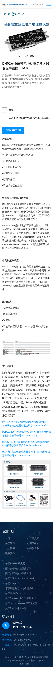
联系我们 (10, 553)
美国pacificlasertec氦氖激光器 (21, 603)
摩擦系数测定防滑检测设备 (19, 588)
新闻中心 (34, 543)
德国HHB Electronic (15, 593)
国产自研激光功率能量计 (18, 573)
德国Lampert (12, 583)
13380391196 (22, 627)
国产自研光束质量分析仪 (18, 568)
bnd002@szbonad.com (25, 634)
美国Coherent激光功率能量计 (20, 598)
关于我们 (10, 543)
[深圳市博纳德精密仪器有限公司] (16, 4)
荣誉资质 (34, 548)
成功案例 (10, 548)
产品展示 (34, 538)
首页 (7, 538)
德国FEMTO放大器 (15, 563)
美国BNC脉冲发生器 (15, 608)
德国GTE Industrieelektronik (19, 578)
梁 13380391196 (22, 640)
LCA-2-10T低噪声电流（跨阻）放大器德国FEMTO (30, 118)
